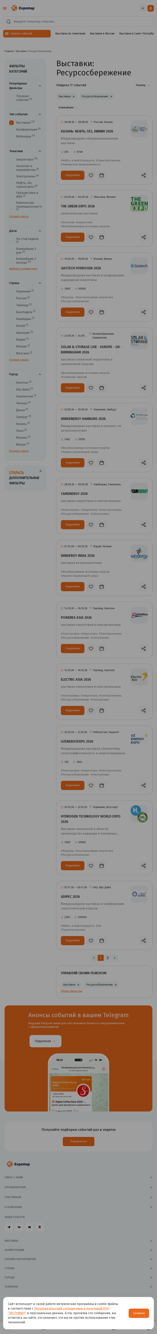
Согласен (139, 1313)
